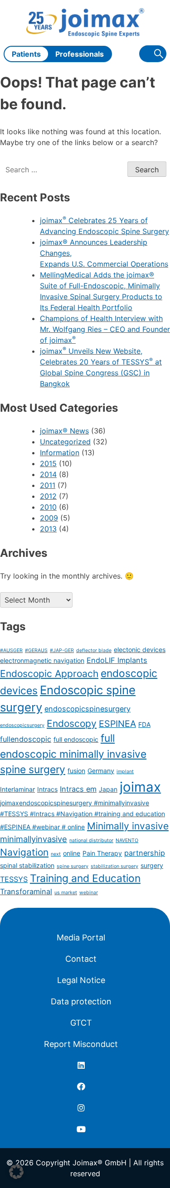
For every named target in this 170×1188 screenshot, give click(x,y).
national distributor (91, 840)
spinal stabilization (27, 865)
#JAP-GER (62, 650)
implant (125, 771)
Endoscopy (72, 723)
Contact (81, 959)
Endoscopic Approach (49, 673)
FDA (144, 724)
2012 (48, 496)
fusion (76, 770)
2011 (47, 485)
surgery (152, 865)
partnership (144, 852)
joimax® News (64, 430)
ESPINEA (117, 723)
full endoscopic (75, 739)
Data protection (81, 1001)
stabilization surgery (114, 866)
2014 (48, 474)
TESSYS (14, 879)
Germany (100, 770)
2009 (49, 517)
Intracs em (78, 789)
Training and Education (85, 878)
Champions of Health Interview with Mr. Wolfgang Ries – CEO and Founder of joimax (105, 329)
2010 (48, 506)
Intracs (47, 789)
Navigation (24, 852)
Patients (26, 53)
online (71, 853)
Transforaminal (26, 891)
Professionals (79, 53)
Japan (108, 789)
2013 (48, 528)
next (56, 854)
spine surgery (72, 866)
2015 (48, 463)
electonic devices (139, 649)
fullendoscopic (25, 739)
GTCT (81, 1022)
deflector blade (94, 650)
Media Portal (81, 937)
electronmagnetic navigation (42, 660)
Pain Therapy (102, 853)
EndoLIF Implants (117, 660)
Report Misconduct (81, 1044)
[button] (16, 1171)
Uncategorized (65, 441)
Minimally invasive (128, 826)
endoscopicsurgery (22, 725)
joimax (140, 787)
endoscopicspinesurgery (87, 708)
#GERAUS (36, 650)
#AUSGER (11, 650)
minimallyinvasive (33, 839)
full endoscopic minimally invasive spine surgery (73, 753)
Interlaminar (17, 789)
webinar (88, 893)
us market (65, 893)
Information (59, 452)
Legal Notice (81, 980)
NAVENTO (127, 840)
